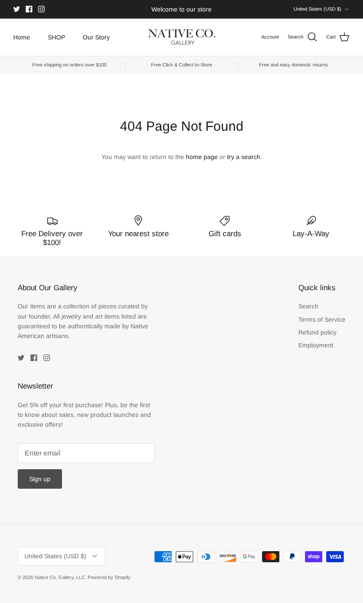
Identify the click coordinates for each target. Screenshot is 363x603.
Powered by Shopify (109, 577)
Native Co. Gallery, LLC (60, 577)
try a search (243, 156)
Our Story (96, 37)
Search (308, 306)
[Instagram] (41, 9)
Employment (315, 345)
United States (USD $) (317, 9)
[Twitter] (16, 9)
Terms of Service (321, 319)
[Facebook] (29, 9)
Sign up (39, 478)
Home (21, 37)
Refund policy (317, 332)
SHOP (56, 37)
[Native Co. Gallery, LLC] (181, 37)
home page (202, 156)
